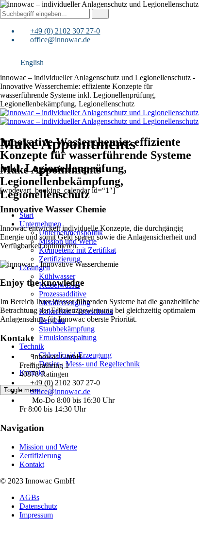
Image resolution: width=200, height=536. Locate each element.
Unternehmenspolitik (71, 232)
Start (26, 215)
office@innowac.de (60, 39)
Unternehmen (40, 224)
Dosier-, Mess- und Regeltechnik (89, 364)
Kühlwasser (57, 276)
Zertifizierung (60, 259)
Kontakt (31, 464)
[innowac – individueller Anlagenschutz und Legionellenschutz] (99, 116)
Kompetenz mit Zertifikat (77, 250)
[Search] (100, 14)
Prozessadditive (62, 294)
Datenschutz (38, 506)
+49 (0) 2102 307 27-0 (65, 31)
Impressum (36, 515)
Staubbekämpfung (67, 329)
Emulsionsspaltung (68, 337)
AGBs (29, 497)
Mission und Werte (68, 241)
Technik (31, 346)
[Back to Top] (5, 531)
